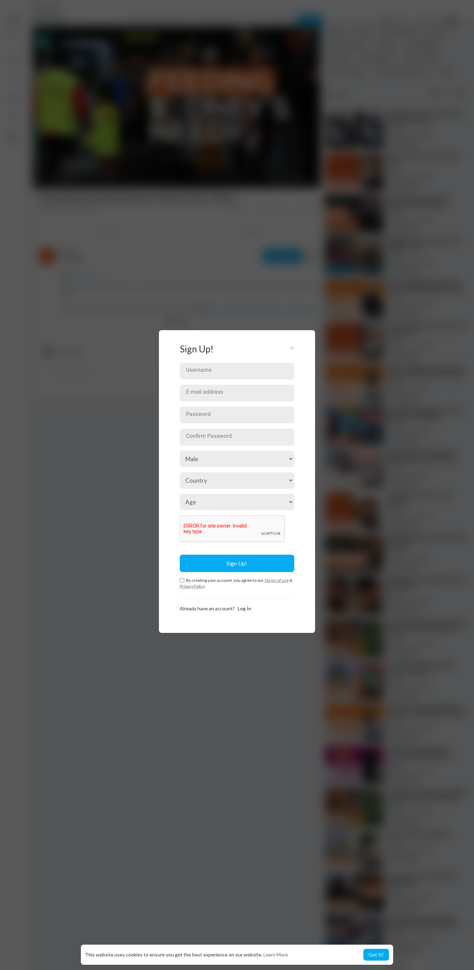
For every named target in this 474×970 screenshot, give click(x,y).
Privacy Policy (192, 586)
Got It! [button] (376, 954)
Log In (244, 608)
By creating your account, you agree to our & (236, 583)
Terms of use (276, 580)
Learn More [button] (275, 954)
